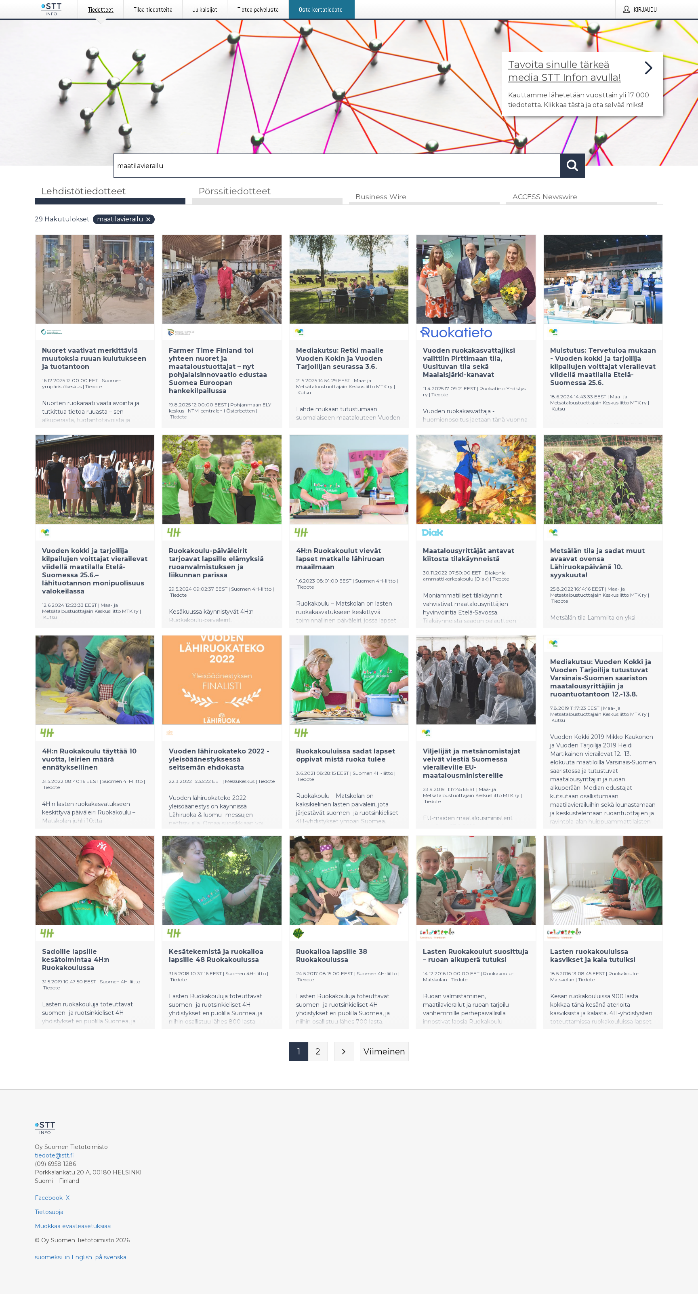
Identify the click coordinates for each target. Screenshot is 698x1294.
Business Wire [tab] (380, 196)
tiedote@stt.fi (54, 1155)
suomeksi (48, 1257)
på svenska (110, 1257)
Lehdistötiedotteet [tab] (83, 191)
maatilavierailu (120, 219)
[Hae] (573, 166)
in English (78, 1257)
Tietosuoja (49, 1212)
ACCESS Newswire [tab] (545, 196)
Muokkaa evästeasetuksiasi (73, 1226)
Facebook (49, 1197)
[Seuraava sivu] (343, 1051)
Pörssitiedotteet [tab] (234, 191)
